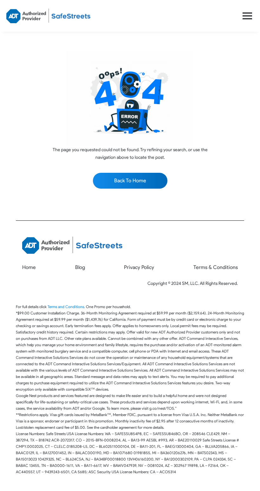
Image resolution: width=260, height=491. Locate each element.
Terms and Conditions (66, 306)
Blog (80, 267)
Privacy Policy (139, 267)
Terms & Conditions (215, 267)
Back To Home (130, 181)
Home (29, 267)
